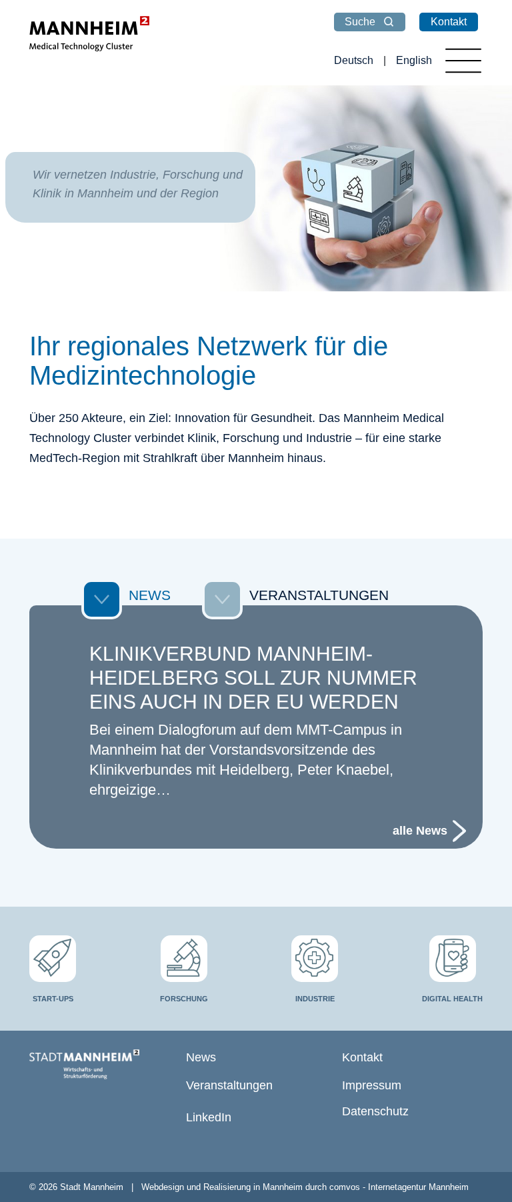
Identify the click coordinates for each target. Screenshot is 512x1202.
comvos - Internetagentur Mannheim (399, 1187)
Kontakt (449, 21)
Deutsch (353, 60)
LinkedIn (208, 1117)
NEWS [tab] (150, 595)
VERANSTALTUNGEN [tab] (319, 595)
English (414, 60)
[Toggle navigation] (463, 60)
